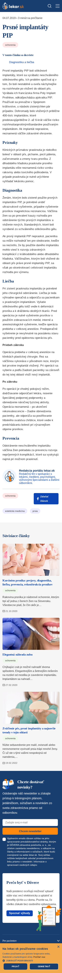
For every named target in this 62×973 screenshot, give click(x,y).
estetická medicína (15, 511)
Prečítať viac (39, 957)
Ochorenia (10, 45)
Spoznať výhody (19, 913)
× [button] (58, 947)
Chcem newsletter (30, 831)
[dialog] (31, 958)
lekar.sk (33, 855)
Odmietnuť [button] (44, 966)
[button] (31, 960)
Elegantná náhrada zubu (17, 654)
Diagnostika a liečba (21, 62)
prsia (35, 511)
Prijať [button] (15, 966)
